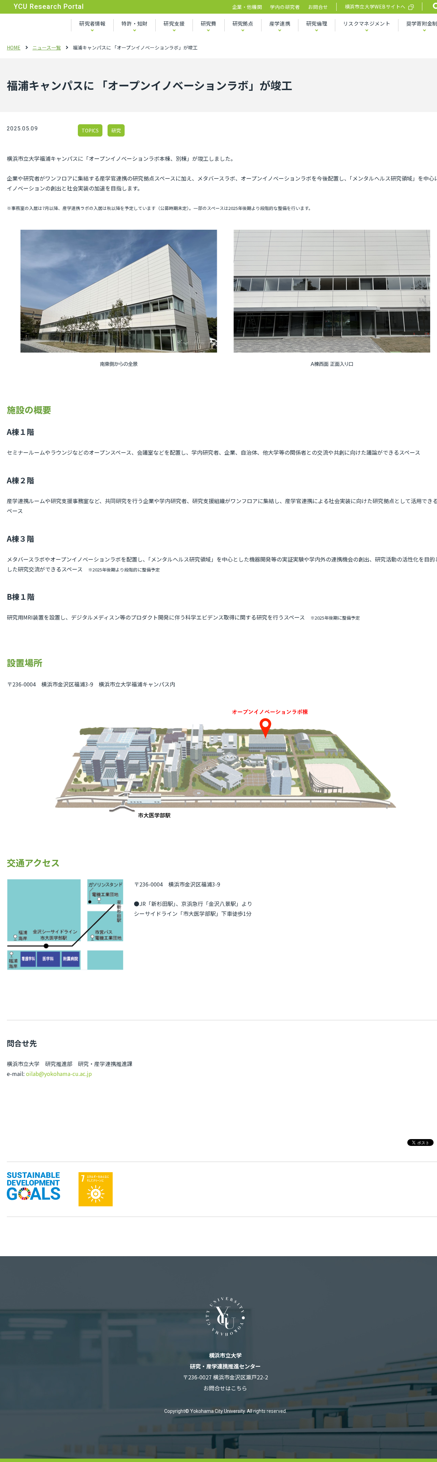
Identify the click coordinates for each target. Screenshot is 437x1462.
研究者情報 (92, 23)
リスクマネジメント (366, 23)
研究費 (208, 23)
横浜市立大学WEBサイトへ (375, 6)
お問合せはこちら (225, 1388)
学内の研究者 (285, 6)
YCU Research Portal (49, 6)
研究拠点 (242, 23)
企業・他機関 (247, 6)
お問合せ (318, 6)
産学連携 (279, 23)
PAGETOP (413, 1439)
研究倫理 (316, 23)
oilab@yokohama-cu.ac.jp (59, 1073)
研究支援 (174, 23)
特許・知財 (135, 23)
